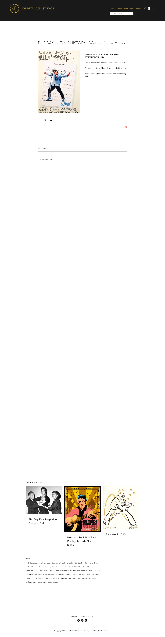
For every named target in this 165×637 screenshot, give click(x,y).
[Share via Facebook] (39, 120)
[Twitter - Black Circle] (86, 620)
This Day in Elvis (74, 578)
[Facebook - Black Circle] (78, 620)
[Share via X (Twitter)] (45, 120)
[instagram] (82, 620)
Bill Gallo (62, 563)
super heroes (53, 582)
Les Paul (97, 570)
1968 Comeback (32, 563)
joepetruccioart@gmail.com (82, 616)
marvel (94, 578)
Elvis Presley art (58, 567)
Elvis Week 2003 (71, 567)
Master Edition (31, 574)
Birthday (70, 563)
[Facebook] (145, 8)
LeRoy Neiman (86, 570)
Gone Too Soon (31, 570)
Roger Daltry (38, 578)
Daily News (89, 563)
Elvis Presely (35, 567)
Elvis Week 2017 (84, 567)
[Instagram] (149, 8)
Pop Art (29, 578)
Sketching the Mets (51, 578)
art (89, 578)
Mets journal (59, 574)
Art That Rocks (44, 563)
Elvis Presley (46, 567)
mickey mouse (31, 582)
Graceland (43, 570)
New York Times (93, 574)
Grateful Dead (53, 570)
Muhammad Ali (71, 574)
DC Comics (79, 563)
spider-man (42, 582)
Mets (40, 574)
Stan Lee (63, 578)
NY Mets (82, 574)
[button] (154, 8)
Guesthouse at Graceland (70, 570)
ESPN (28, 567)
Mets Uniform (48, 574)
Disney (96, 563)
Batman (55, 563)
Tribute (84, 578)
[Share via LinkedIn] (51, 120)
